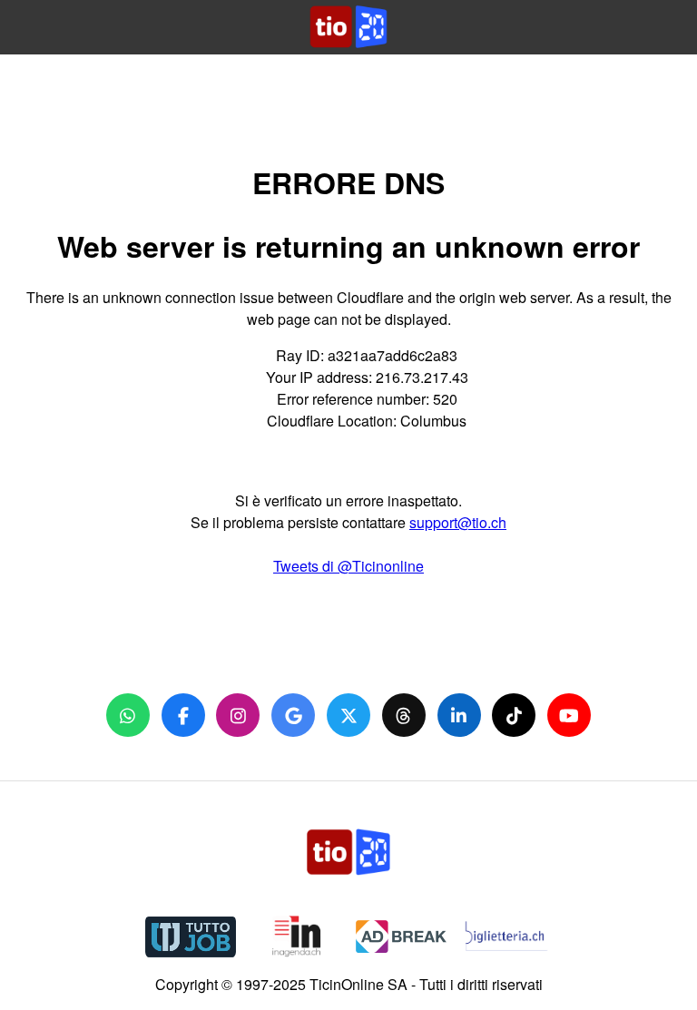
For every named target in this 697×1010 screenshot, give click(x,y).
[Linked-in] (459, 715)
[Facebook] (183, 715)
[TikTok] (513, 715)
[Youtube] (569, 715)
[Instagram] (238, 715)
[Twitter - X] (348, 715)
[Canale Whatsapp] (128, 715)
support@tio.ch (457, 522)
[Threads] (404, 715)
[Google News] (293, 715)
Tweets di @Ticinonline (348, 565)
